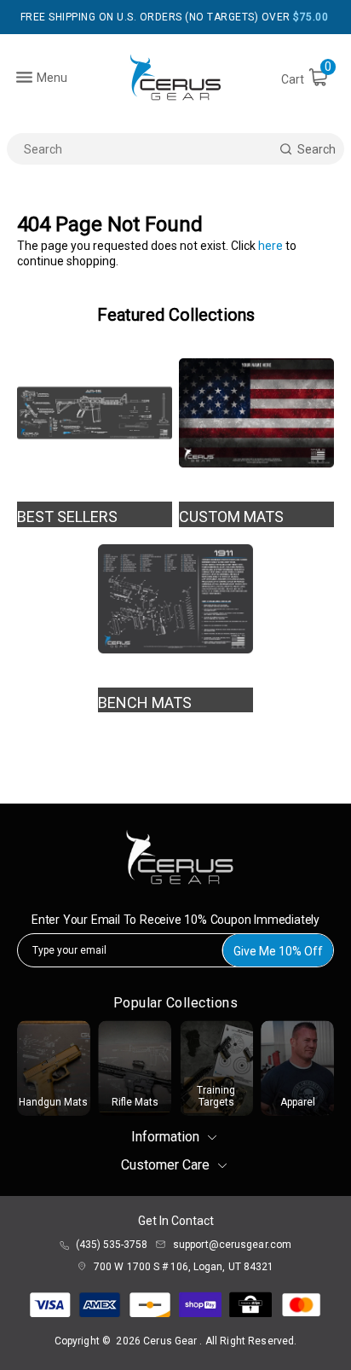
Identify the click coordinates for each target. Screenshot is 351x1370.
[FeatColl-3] (175, 598)
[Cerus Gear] (175, 77)
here (270, 246)
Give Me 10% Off (278, 951)
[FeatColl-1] (94, 413)
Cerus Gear (171, 1341)
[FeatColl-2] (256, 413)
